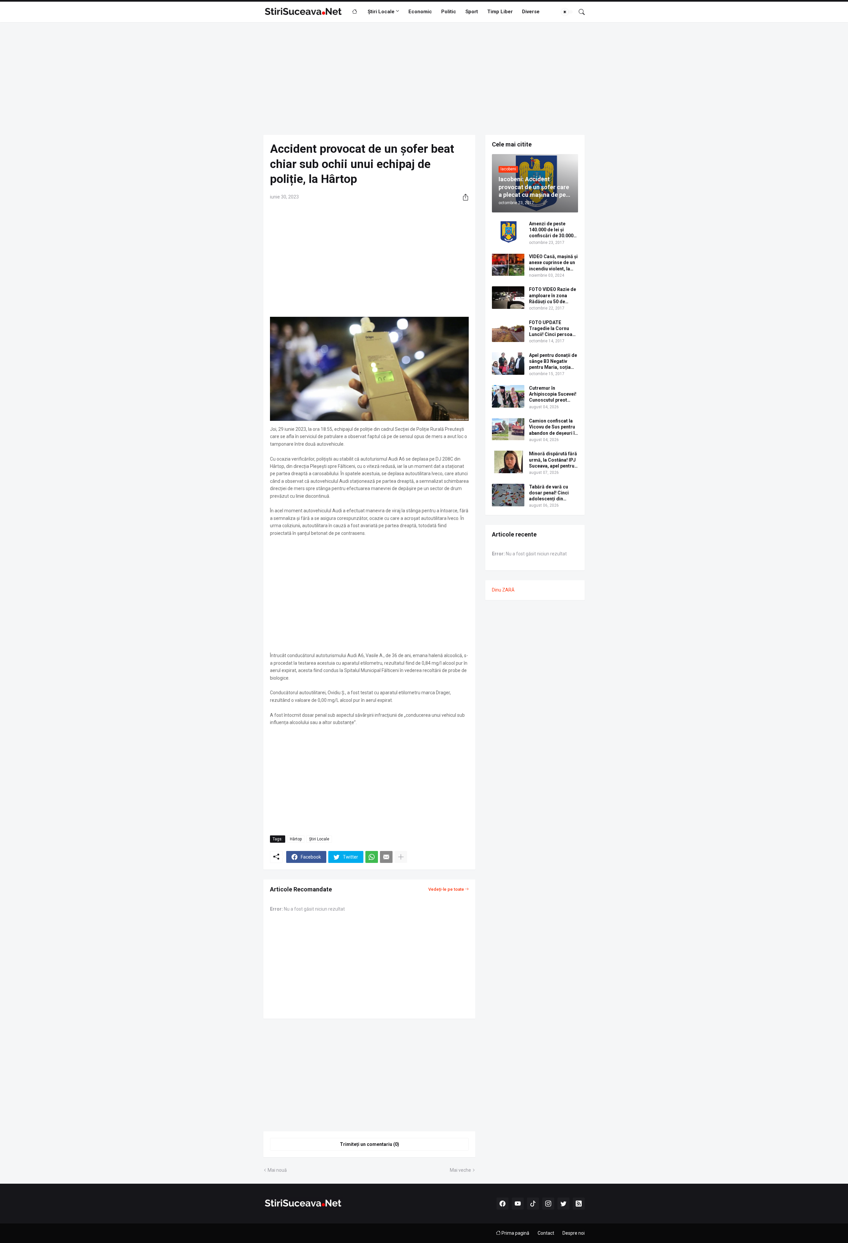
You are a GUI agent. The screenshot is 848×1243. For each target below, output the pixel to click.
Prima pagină (515, 1233)
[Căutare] (579, 12)
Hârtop (296, 839)
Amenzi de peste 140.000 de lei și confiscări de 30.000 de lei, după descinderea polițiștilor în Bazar (551, 230)
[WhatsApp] (371, 857)
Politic (448, 12)
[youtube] (518, 1204)
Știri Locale (381, 12)
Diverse (531, 12)
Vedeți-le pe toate (446, 889)
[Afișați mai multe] (401, 857)
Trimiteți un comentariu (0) (369, 1144)
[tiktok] (533, 1204)
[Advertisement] (424, 78)
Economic (420, 12)
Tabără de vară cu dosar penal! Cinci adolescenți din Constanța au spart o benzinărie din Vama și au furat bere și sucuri (552, 493)
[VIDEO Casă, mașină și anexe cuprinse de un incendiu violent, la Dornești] (508, 265)
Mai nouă (277, 1170)
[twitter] (563, 1204)
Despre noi (573, 1233)
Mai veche (460, 1170)
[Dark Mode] (567, 12)
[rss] (579, 1204)
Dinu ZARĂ (503, 590)
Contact (546, 1233)
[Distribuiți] (463, 197)
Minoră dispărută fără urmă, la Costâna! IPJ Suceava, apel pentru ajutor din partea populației (553, 460)
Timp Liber (500, 12)
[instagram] (548, 1204)
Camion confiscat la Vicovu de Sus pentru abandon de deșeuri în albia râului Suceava (553, 427)
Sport (471, 12)
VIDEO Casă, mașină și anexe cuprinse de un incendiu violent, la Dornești (553, 263)
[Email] (386, 857)
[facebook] (502, 1204)
